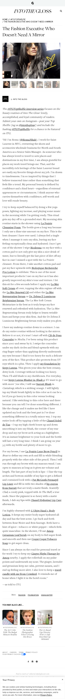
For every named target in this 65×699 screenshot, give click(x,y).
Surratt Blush (43, 384)
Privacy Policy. (46, 695)
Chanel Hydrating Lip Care (46, 500)
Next (57, 60)
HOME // (6, 19)
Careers (13, 652)
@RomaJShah (28, 139)
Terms (21, 652)
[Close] (62, 679)
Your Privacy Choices (11, 654)
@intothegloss (27, 125)
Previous (5, 60)
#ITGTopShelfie (18, 19)
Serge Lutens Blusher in (26, 380)
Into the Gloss (32, 11)
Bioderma (36, 247)
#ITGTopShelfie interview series (25, 109)
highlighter (46, 595)
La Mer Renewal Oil (18, 292)
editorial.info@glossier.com (39, 674)
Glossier (32, 3)
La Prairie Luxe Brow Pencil (41, 451)
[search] (61, 11)
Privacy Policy (31, 652)
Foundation (33, 595)
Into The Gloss (20, 99)
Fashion (21, 595)
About (5, 652)
